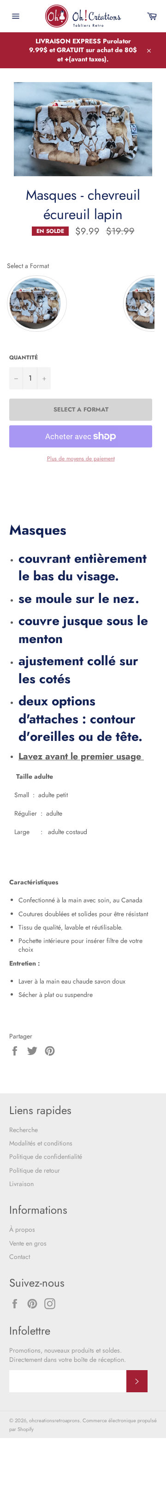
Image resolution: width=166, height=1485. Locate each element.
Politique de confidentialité (45, 1156)
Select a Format (28, 265)
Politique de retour (34, 1170)
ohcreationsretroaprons (54, 1420)
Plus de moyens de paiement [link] (81, 458)
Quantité (23, 357)
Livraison (21, 1183)
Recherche (23, 1129)
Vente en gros (28, 1243)
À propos (22, 1229)
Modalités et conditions (40, 1143)
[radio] (37, 303)
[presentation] (146, 310)
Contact (19, 1256)
